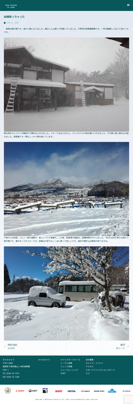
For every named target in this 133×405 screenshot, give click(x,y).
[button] (128, 5)
